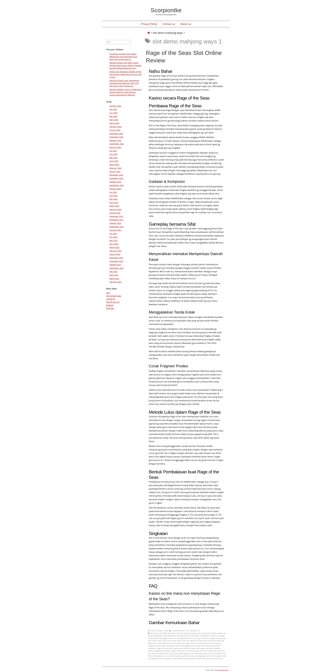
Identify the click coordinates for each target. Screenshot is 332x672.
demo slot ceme (209, 641)
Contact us (168, 24)
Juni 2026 (113, 113)
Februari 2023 (115, 251)
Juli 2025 (113, 151)
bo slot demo (212, 636)
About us (185, 24)
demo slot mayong (198, 643)
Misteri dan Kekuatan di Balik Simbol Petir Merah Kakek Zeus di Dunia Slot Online (125, 74)
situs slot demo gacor (199, 653)
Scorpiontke (166, 10)
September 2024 (116, 185)
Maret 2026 (114, 123)
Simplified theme (223, 670)
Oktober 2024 (115, 182)
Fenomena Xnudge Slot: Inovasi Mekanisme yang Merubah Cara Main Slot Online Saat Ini (123, 57)
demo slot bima (197, 641)
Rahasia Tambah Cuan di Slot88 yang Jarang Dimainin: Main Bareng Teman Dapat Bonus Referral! (125, 92)
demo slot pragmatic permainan (188, 646)
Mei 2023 (113, 240)
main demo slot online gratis (188, 651)
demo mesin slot (183, 641)
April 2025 (113, 161)
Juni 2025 (113, 154)
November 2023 (116, 220)
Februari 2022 (115, 282)
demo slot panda (168, 646)
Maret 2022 (114, 278)
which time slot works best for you (209, 658)
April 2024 (113, 202)
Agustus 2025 (115, 147)
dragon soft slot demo (164, 648)
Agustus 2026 (115, 106)
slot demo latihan (215, 653)
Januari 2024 (114, 213)
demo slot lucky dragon (181, 643)
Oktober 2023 (115, 223)
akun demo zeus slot (175, 633)
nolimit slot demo (206, 651)
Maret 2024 (114, 206)
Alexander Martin (178, 630)
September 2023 (116, 227)
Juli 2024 (113, 192)
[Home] (148, 33)
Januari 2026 (114, 130)
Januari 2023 (114, 254)
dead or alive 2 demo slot (166, 641)
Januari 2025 (114, 171)
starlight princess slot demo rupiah (163, 658)
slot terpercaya (113, 295)
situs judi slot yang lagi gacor (180, 653)
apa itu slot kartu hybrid (207, 633)
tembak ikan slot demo (186, 658)
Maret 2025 (114, 164)
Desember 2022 (116, 258)
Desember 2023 (116, 216)
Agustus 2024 (115, 188)
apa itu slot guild (190, 633)
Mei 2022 (113, 271)
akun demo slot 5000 (159, 633)
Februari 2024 (115, 209)
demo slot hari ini (164, 643)
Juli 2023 (113, 233)
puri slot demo (162, 653)
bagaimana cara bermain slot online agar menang (187, 636)
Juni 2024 (113, 195)
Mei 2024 (113, 199)
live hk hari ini (113, 302)
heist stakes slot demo (204, 648)
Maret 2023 (114, 247)
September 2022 (116, 268)
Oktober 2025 (115, 140)
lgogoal (109, 305)
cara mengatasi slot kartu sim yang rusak (189, 638)
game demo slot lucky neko (184, 648)
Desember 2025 (116, 133)
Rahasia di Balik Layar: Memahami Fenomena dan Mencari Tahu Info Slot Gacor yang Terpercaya (124, 83)
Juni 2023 (113, 237)
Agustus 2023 (115, 230)
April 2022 (113, 275)
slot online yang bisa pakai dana (178, 656)
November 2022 (116, 261)
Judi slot (110, 308)
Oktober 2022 (115, 264)
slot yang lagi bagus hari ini (201, 656)
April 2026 (113, 119)
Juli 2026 (113, 109)
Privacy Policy (149, 24)
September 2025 (116, 144)
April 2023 (113, 244)
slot (108, 292)
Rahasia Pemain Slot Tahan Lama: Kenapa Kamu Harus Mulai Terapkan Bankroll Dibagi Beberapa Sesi (125, 65)
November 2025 (116, 137)
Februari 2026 (115, 126)
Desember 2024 (116, 175)
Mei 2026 (113, 116)
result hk (110, 299)
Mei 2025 (113, 157)
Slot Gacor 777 (194, 630)
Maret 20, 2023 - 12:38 (159, 630)
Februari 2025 (115, 168)
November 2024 (116, 178)
